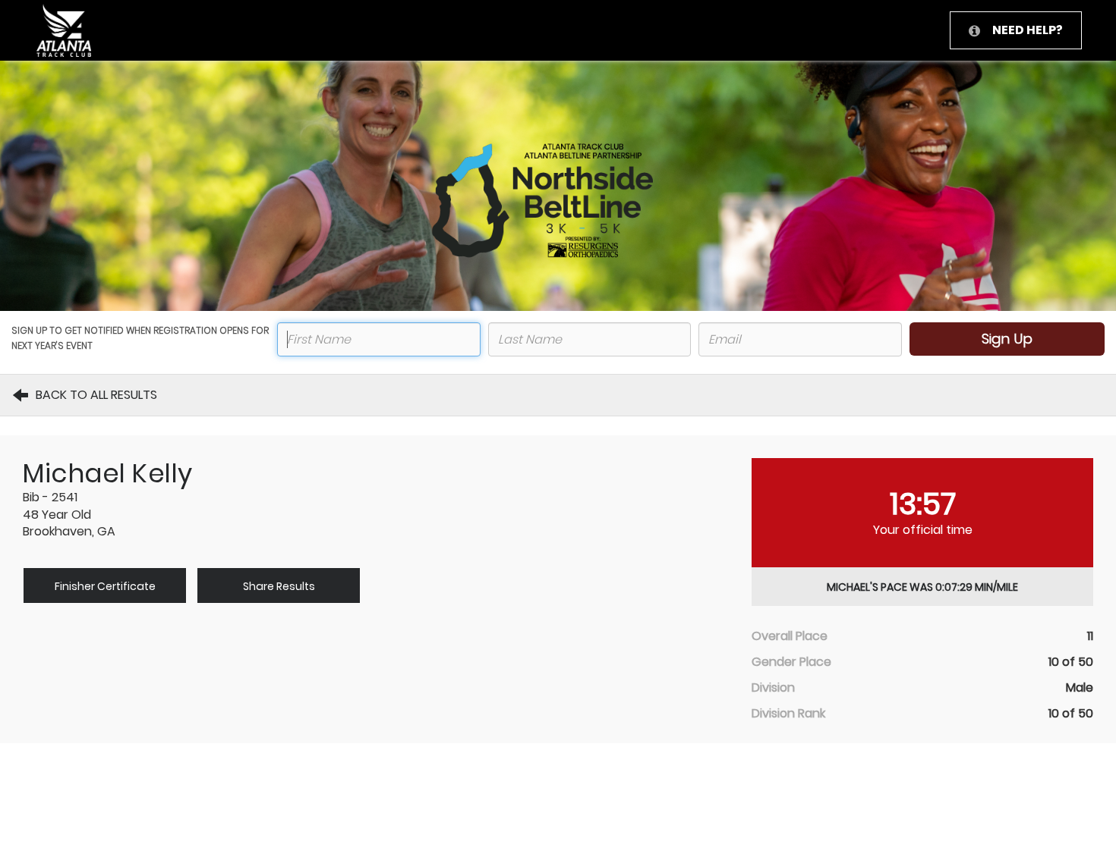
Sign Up (1007, 338)
